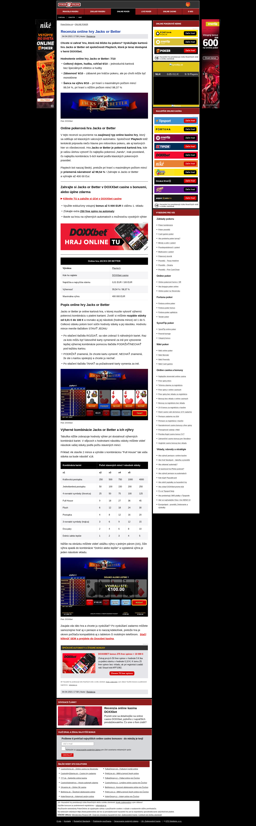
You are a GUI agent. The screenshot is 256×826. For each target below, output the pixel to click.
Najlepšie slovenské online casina (172, 376)
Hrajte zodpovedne (111, 682)
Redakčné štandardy (82, 821)
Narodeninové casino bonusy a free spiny (175, 425)
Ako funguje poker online (168, 287)
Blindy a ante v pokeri (167, 243)
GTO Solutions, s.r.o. (173, 821)
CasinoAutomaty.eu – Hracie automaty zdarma (79, 783)
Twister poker (163, 317)
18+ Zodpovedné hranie (151, 821)
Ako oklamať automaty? (167, 464)
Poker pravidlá (164, 230)
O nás (59, 821)
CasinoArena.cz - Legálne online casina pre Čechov (126, 783)
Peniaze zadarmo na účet (168, 416)
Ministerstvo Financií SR (81, 815)
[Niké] (45, 107)
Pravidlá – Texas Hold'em (168, 261)
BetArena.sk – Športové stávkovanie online (78, 792)
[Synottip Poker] (210, 107)
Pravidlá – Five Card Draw (169, 270)
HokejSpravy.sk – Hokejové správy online (77, 796)
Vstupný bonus (164, 338)
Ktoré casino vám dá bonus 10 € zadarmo (175, 412)
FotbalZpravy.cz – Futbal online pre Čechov (122, 778)
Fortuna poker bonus (166, 308)
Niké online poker (165, 351)
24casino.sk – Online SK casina (73, 787)
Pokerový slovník (165, 256)
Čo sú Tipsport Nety (166, 491)
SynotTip (71, 17)
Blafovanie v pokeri (166, 252)
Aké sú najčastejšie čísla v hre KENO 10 (174, 500)
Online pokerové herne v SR (169, 282)
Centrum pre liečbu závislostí (150, 815)
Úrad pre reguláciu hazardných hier (106, 815)
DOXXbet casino (120, 275)
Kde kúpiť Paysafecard (167, 478)
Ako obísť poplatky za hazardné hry (172, 482)
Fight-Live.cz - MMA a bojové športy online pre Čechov (127, 792)
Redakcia (91, 36)
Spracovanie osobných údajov (126, 821)
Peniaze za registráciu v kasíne (170, 421)
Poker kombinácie (165, 225)
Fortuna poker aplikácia (167, 312)
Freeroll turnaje (164, 334)
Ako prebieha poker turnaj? (169, 239)
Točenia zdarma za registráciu (170, 385)
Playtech (116, 268)
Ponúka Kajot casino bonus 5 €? (171, 434)
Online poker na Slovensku (169, 291)
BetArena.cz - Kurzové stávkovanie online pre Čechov (126, 787)
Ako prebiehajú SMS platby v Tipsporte (174, 496)
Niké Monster (163, 355)
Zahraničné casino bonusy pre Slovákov (174, 439)
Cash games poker (166, 234)
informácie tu (73, 685)
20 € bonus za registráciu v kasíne (172, 408)
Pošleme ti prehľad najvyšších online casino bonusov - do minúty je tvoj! (102, 738)
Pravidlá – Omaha (165, 265)
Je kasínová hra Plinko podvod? (171, 469)
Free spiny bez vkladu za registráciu (172, 394)
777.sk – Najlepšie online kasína (74, 778)
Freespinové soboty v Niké (169, 430)
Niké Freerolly (164, 360)
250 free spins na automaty (97, 211)
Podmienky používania (102, 821)
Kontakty (67, 821)
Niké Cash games (165, 364)
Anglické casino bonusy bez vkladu (172, 443)
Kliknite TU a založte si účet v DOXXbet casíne (92, 198)
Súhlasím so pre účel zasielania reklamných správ (98, 750)
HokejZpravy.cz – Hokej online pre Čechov (122, 796)
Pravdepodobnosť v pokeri (169, 247)
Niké (80, 17)
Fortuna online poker (166, 303)
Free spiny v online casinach (169, 390)
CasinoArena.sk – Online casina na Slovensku (79, 769)
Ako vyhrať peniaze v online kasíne (172, 456)
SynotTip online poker (167, 329)
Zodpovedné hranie (129, 815)
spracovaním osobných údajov (88, 750)
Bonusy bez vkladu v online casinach (173, 399)
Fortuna (61, 17)
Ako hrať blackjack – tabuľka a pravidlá (174, 460)
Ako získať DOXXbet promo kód (171, 487)
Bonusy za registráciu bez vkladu (171, 403)
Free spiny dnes (164, 381)
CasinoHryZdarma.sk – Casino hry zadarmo (78, 773)
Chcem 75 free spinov (122, 673)
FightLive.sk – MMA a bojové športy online (122, 773)
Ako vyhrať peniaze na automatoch (172, 473)
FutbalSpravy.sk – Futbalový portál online (121, 769)
